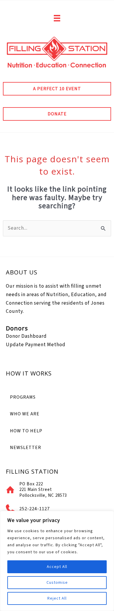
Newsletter (25, 447)
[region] (57, 561)
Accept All (57, 567)
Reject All (57, 598)
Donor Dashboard (26, 336)
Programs (23, 397)
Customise (57, 583)
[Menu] (57, 18)
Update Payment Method (35, 344)
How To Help (26, 431)
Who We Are (24, 414)
